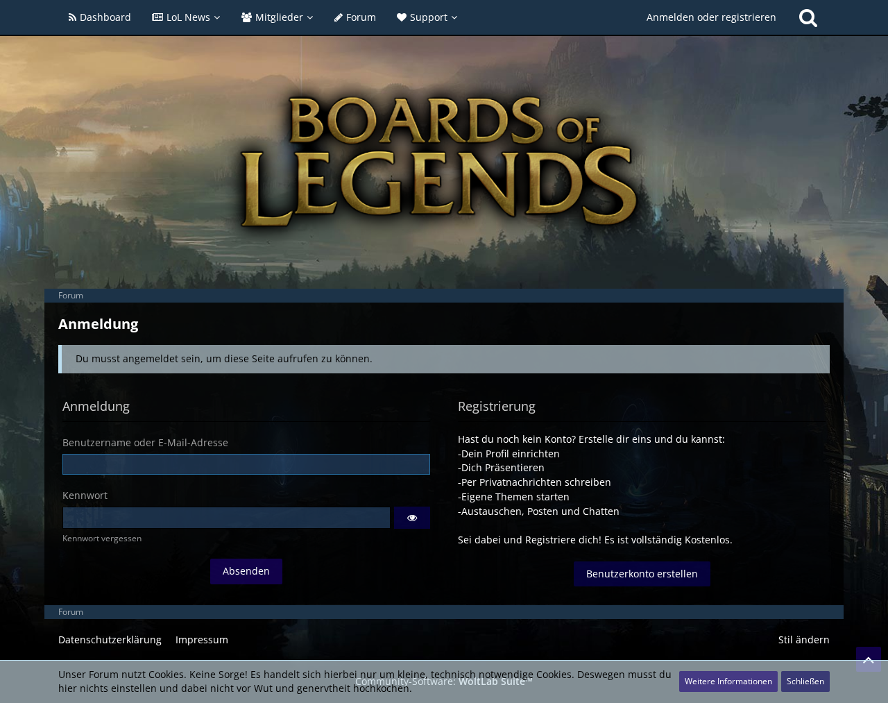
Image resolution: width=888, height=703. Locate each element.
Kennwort (85, 495)
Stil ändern (804, 639)
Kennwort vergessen (102, 538)
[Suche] (808, 17)
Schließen (805, 681)
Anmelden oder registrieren (711, 17)
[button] (412, 518)
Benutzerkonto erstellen (642, 573)
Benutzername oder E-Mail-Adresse (145, 442)
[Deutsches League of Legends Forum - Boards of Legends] (444, 162)
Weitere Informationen (728, 681)
